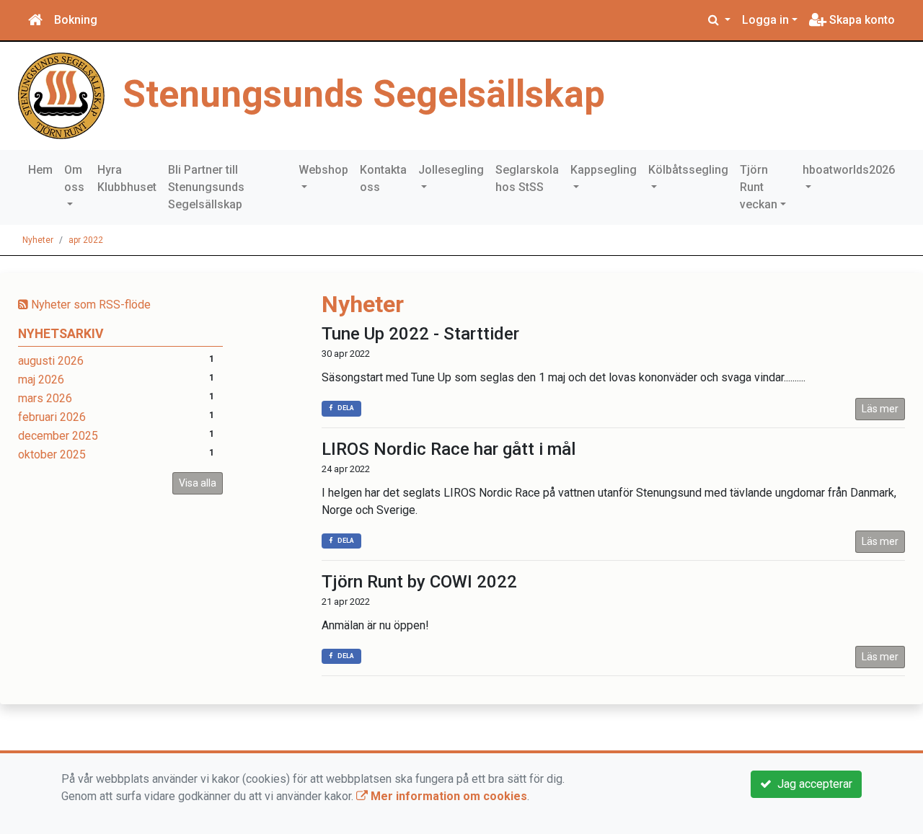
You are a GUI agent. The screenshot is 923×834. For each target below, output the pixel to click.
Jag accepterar (812, 784)
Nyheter (37, 240)
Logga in (765, 20)
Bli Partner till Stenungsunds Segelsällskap (206, 187)
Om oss (74, 178)
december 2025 (58, 436)
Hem (40, 170)
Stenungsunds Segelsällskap (364, 94)
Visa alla (197, 483)
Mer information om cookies (447, 796)
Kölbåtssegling (688, 170)
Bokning (75, 20)
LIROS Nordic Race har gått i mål (448, 449)
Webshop (323, 170)
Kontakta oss (383, 178)
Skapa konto (860, 20)
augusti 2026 (51, 361)
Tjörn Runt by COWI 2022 (419, 582)
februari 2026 (52, 417)
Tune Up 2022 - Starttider (420, 334)
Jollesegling (451, 170)
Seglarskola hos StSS (527, 178)
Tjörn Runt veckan (758, 187)
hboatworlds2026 (849, 170)
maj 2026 (41, 379)
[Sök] (719, 20)
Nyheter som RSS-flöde (89, 304)
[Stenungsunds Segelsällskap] (61, 95)
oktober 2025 (52, 454)
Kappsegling (603, 170)
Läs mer (880, 408)
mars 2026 (45, 398)
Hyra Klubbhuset (126, 178)
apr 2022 (86, 240)
